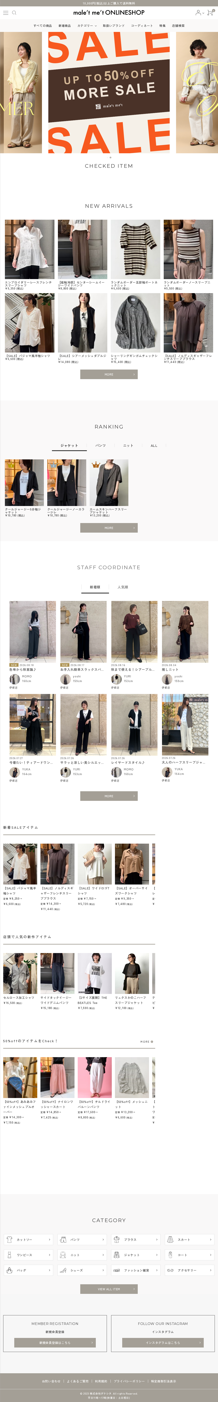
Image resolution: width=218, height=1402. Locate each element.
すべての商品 (42, 25)
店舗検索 (178, 25)
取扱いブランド (114, 25)
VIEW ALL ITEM (109, 1289)
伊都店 (13, 687)
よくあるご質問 (78, 1381)
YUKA (26, 769)
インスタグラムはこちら (163, 1342)
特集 (162, 25)
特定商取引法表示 (163, 1381)
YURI (127, 676)
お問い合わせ (51, 1381)
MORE (109, 374)
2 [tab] (111, 158)
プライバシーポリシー (129, 1381)
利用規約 (101, 1381)
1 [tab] (108, 158)
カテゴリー (85, 25)
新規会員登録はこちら (55, 1342)
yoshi (77, 676)
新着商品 (65, 25)
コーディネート (142, 25)
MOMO (27, 676)
